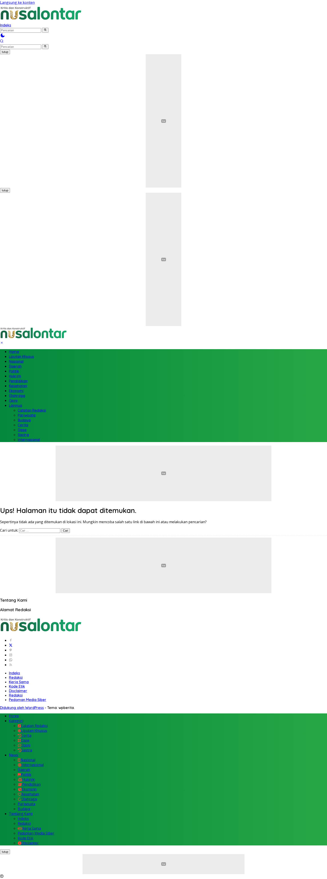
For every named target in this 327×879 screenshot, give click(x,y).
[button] (45, 30)
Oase (22, 430)
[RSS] (10, 664)
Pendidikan (18, 381)
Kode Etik (17, 686)
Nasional (16, 361)
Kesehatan (18, 386)
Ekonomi (16, 390)
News (13, 755)
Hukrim (15, 376)
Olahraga (17, 395)
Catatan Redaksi (32, 410)
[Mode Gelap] (2, 36)
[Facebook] (10, 640)
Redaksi (16, 677)
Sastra (23, 434)
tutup (5, 52)
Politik (14, 371)
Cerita (23, 425)
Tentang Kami (20, 813)
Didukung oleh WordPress (22, 707)
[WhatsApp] (10, 659)
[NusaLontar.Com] (40, 13)
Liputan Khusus (21, 356)
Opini (13, 400)
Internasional (29, 439)
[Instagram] (10, 655)
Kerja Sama (19, 682)
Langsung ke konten (17, 2)
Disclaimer (18, 691)
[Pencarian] (2, 41)
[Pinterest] (10, 650)
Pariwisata (27, 415)
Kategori (16, 720)
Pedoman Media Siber (27, 699)
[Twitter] (10, 645)
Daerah (15, 366)
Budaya (24, 420)
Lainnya (15, 405)
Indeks (5, 25)
